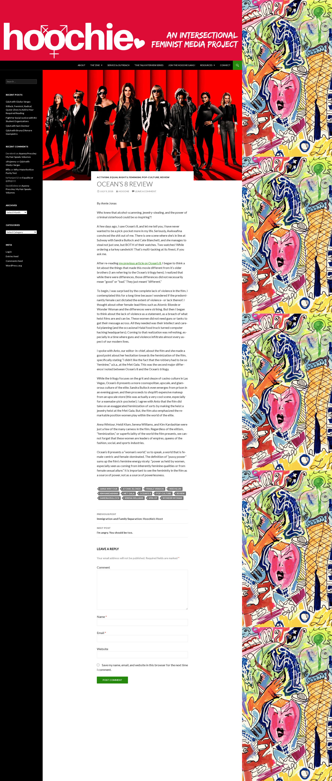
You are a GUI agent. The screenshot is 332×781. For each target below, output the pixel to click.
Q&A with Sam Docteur (17, 125)
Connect (225, 65)
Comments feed (14, 261)
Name (102, 616)
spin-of (153, 498)
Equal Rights (119, 177)
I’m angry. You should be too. (115, 530)
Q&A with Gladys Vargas (18, 101)
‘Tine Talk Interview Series (148, 65)
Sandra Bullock (109, 498)
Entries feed (12, 256)
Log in (9, 251)
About (81, 65)
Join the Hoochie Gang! (181, 65)
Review (164, 177)
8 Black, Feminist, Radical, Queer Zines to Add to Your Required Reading (20, 110)
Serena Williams (134, 498)
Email (101, 633)
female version (155, 489)
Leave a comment (145, 191)
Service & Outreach (118, 65)
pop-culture (163, 493)
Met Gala (129, 493)
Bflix (8, 169)
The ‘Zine (95, 65)
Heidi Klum (175, 489)
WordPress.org (14, 265)
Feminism (135, 177)
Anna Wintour (108, 489)
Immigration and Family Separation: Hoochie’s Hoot (130, 516)
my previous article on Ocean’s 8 (140, 263)
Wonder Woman (172, 498)
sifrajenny (11, 161)
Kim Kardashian (109, 493)
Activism (103, 177)
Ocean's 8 (145, 493)
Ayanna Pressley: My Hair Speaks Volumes (18, 189)
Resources (206, 65)
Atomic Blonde (132, 489)
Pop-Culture (150, 177)
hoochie (124, 191)
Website (102, 649)
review (181, 493)
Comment (103, 567)
